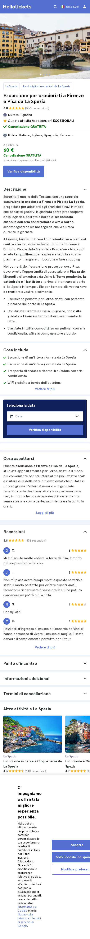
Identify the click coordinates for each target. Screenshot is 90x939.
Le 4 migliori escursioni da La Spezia (46, 86)
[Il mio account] (84, 7)
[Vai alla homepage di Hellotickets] (18, 6)
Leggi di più (45, 513)
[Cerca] (55, 7)
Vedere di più (45, 389)
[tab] (45, 189)
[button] (45, 189)
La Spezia (11, 86)
